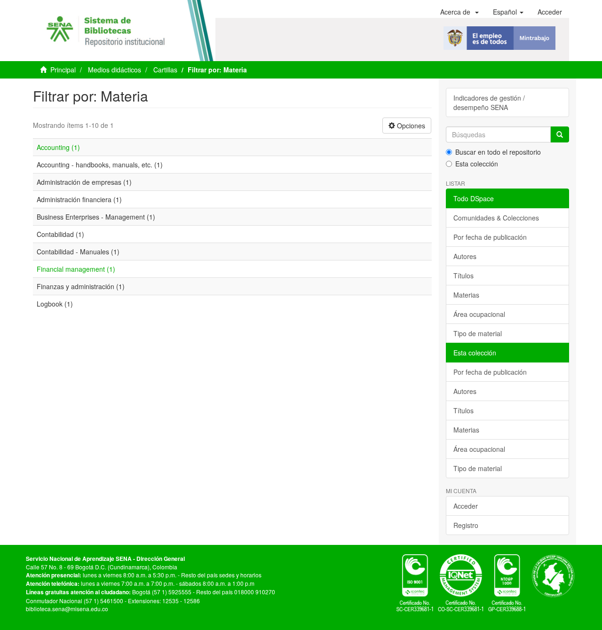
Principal (63, 69)
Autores (464, 256)
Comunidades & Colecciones (496, 217)
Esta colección (476, 163)
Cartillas (165, 69)
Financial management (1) (76, 269)
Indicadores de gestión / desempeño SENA (489, 102)
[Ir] (559, 134)
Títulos (463, 275)
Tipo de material (477, 333)
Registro (465, 525)
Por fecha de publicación (490, 237)
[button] (459, 12)
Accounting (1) (58, 147)
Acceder (465, 506)
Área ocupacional (479, 314)
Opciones (410, 125)
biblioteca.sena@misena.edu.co (67, 609)
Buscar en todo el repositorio (498, 152)
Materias (466, 294)
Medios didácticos (114, 69)
